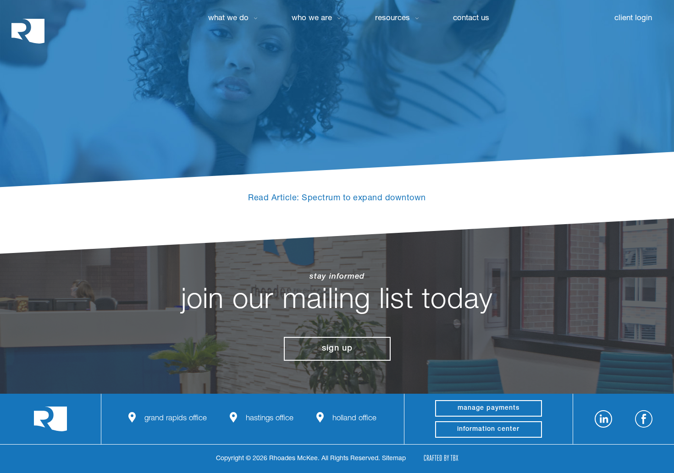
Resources (392, 18)
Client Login (633, 18)
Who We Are (312, 18)
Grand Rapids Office (175, 419)
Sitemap (394, 459)
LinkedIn (603, 419)
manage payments (488, 408)
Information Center (488, 429)
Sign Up (337, 349)
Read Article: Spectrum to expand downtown (337, 198)
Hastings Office (269, 419)
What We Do (228, 18)
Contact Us (471, 18)
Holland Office (354, 419)
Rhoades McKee (27, 30)
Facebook (643, 419)
